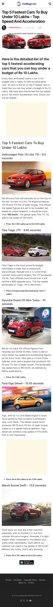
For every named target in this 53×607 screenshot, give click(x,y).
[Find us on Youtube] (30, 600)
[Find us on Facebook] (21, 600)
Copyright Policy (30, 580)
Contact (42, 580)
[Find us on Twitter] (24, 600)
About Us (22, 583)
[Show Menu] (3, 3)
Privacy (8, 580)
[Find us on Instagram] (27, 600)
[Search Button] (50, 3)
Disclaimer (18, 580)
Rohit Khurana (15, 28)
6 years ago (29, 28)
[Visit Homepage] (26, 4)
